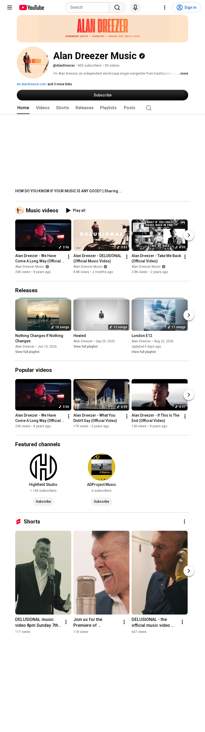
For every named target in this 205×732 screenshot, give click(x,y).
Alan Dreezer (24, 346)
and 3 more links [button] (60, 84)
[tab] (23, 107)
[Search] (117, 7)
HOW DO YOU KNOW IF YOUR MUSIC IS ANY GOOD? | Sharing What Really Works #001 (68, 191)
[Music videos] (20, 210)
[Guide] (9, 7)
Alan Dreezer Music (29, 267)
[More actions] (68, 257)
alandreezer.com (33, 84)
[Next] (188, 235)
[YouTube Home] (31, 7)
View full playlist (27, 352)
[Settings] (164, 7)
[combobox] (89, 7)
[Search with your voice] (135, 7)
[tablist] (102, 107)
